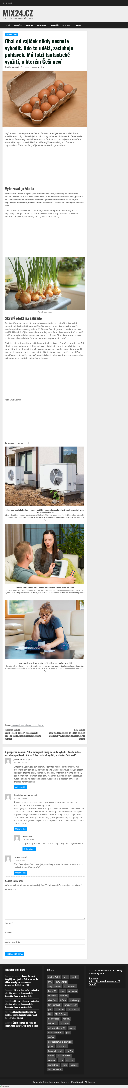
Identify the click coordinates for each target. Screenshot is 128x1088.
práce (50, 1046)
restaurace (62, 1046)
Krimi (78, 25)
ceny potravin (54, 986)
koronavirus (73, 1009)
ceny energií (61, 981)
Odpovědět (20, 787)
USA (61, 1060)
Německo (52, 1023)
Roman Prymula (55, 1051)
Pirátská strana (55, 1032)
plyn (68, 1032)
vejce (41, 725)
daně (62, 991)
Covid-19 (52, 991)
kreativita (15, 725)
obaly (35, 725)
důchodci (52, 995)
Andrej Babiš (54, 977)
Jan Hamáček (54, 1005)
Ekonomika (41, 25)
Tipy (15, 34)
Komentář (10, 889)
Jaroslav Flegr (70, 1005)
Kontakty (93, 978)
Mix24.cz (17, 13)
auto (66, 977)
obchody (65, 1023)
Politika (29, 25)
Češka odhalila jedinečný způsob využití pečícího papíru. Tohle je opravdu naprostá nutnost (23, 734)
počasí (51, 1037)
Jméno (9, 923)
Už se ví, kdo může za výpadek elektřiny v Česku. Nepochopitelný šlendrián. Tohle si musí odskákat (22, 993)
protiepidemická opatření (60, 1041)
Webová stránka (12, 942)
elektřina (52, 1000)
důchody (64, 995)
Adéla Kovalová (13, 67)
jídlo (50, 1009)
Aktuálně (6, 25)
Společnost (67, 25)
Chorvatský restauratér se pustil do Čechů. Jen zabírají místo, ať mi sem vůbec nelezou (21, 1014)
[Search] (125, 25)
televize (51, 1060)
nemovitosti (53, 1018)
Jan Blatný (74, 1000)
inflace (63, 1000)
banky (74, 977)
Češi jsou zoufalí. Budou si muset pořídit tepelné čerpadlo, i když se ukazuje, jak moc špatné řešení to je (45, 511)
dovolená (72, 991)
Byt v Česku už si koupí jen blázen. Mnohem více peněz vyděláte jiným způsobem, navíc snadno (67, 734)
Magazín (17, 25)
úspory (74, 1065)
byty (50, 981)
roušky (70, 1051)
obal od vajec (26, 725)
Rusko (51, 1055)
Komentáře (54, 25)
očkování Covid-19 (56, 1028)
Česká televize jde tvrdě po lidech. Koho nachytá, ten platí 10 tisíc (21, 1024)
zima (65, 1065)
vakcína (69, 1060)
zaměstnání (53, 1065)
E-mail (8, 932)
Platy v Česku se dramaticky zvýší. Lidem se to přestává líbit (45, 663)
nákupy (66, 1018)
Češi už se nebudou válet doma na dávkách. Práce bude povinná (45, 588)
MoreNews (76, 1082)
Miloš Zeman (61, 1014)
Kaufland (60, 1009)
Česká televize (54, 1069)
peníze (72, 1028)
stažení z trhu (64, 1055)
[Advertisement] (45, 166)
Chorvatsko (69, 986)
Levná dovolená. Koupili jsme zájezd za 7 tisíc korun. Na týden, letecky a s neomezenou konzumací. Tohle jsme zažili (21, 981)
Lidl (49, 1014)
